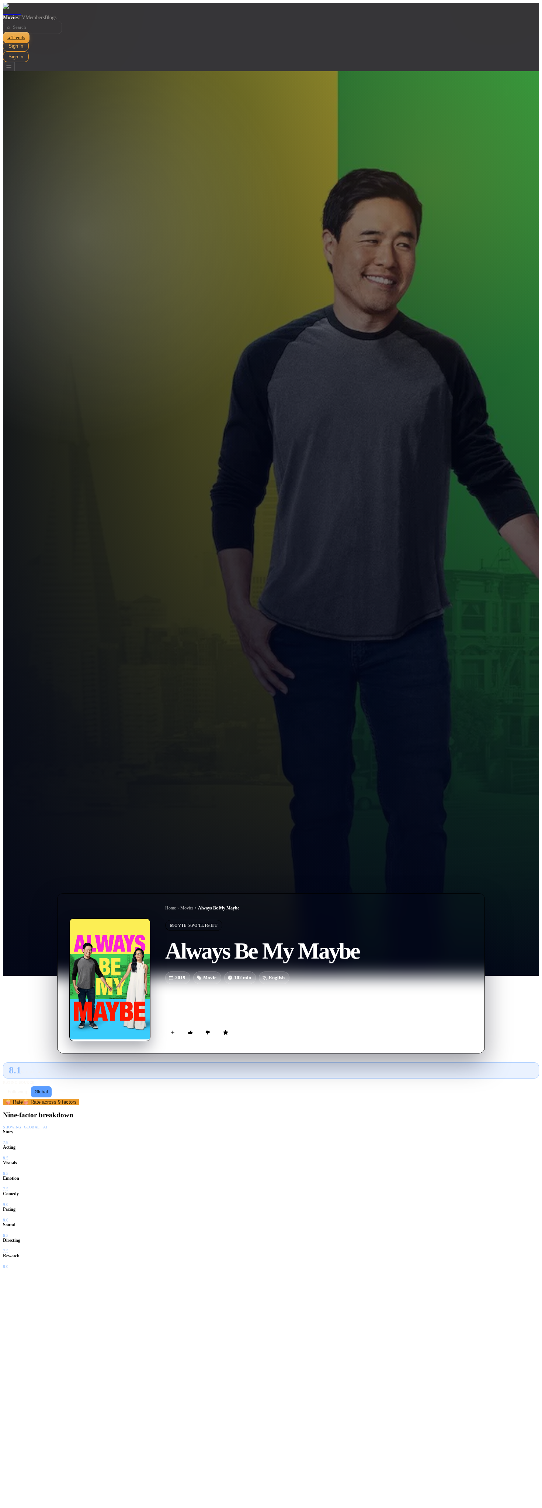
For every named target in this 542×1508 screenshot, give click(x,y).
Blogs (50, 17)
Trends (16, 37)
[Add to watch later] (172, 1032)
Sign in (15, 46)
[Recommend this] (190, 1032)
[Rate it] (225, 1032)
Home (170, 908)
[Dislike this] (208, 1032)
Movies (10, 17)
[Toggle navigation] (9, 66)
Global (41, 1092)
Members (35, 17)
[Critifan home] (271, 9)
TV (21, 17)
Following (17, 1092)
